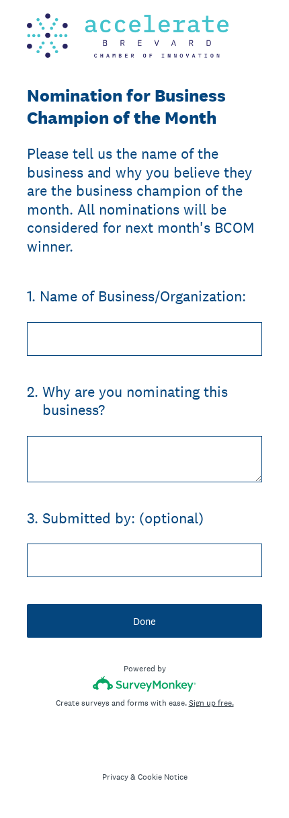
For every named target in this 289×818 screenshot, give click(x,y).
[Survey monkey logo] (144, 684)
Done (144, 621)
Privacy (115, 777)
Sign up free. (211, 703)
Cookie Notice (163, 777)
